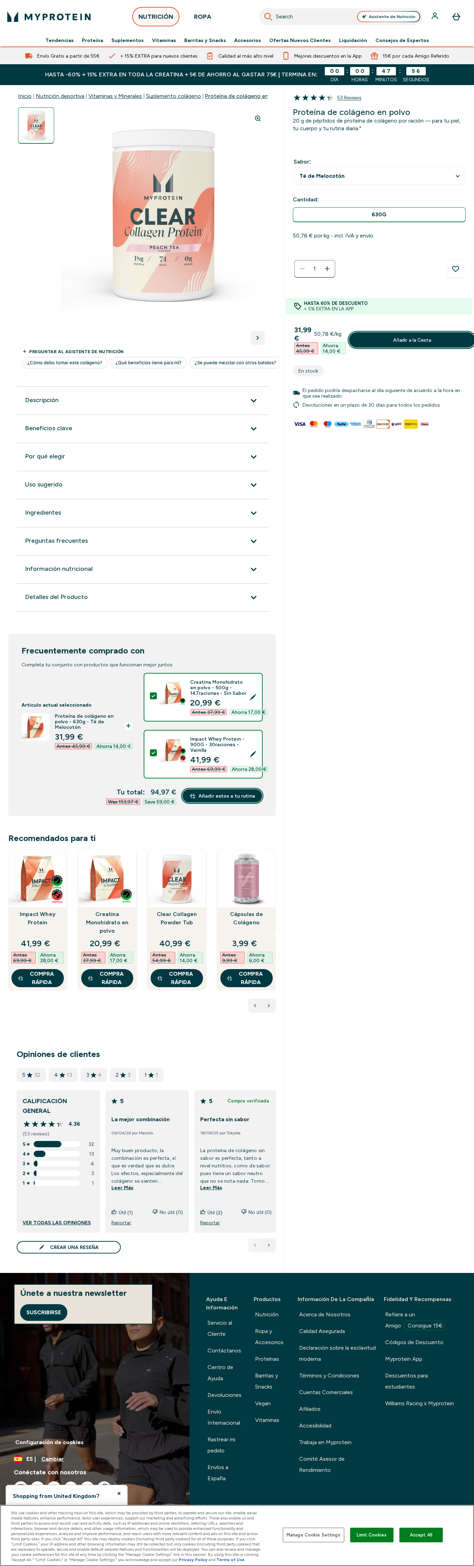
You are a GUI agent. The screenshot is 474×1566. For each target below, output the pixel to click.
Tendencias (59, 40)
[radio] (379, 214)
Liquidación (353, 40)
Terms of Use (231, 1559)
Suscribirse (43, 1312)
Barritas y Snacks (205, 40)
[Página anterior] (255, 1245)
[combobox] (341, 16)
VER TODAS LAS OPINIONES (57, 1222)
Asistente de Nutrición (392, 16)
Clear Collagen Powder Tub (177, 918)
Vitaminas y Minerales (115, 96)
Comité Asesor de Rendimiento (322, 1464)
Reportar (121, 1222)
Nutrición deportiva (60, 96)
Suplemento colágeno (173, 96)
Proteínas (267, 1359)
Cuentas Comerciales (326, 1392)
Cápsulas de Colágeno (246, 918)
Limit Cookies (372, 1535)
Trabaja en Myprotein (325, 1442)
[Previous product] (255, 1006)
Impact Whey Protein (38, 918)
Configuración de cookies (49, 1442)
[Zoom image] (257, 118)
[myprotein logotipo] (49, 16)
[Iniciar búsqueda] (268, 16)
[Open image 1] (36, 125)
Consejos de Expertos (402, 40)
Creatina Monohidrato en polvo (107, 922)
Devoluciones (225, 1395)
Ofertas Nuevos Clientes (300, 40)
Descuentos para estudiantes (406, 1381)
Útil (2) (215, 1212)
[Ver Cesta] (456, 16)
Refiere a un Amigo (413, 1319)
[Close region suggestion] (119, 1493)
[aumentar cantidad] (327, 268)
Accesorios (247, 40)
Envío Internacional (224, 1417)
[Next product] (269, 1006)
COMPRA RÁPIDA (42, 978)
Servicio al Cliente (220, 1328)
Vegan (263, 1403)
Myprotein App (403, 1359)
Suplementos (127, 40)
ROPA (202, 16)
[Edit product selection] (252, 697)
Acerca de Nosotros (324, 1314)
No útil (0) (171, 1212)
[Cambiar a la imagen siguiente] (258, 338)
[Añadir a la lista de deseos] (455, 268)
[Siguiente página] (269, 1245)
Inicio (25, 96)
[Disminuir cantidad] (302, 268)
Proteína (92, 40)
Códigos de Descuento (414, 1342)
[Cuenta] (435, 17)
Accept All (421, 1535)
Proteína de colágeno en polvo (244, 96)
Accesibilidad (315, 1425)
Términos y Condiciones (329, 1375)
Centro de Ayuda (220, 1372)
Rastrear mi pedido (221, 1444)
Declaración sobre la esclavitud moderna (337, 1353)
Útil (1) (126, 1212)
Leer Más (122, 1187)
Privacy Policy (193, 1559)
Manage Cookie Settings (313, 1535)
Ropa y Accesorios (269, 1336)
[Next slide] (274, 935)
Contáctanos (224, 1350)
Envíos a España (218, 1472)
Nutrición (267, 1314)
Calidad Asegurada (322, 1331)
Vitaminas (164, 40)
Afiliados (310, 1409)
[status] (315, 268)
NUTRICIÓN (155, 16)
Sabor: (302, 162)
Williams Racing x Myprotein (419, 1403)
